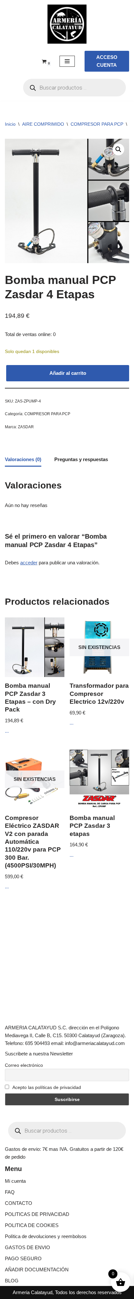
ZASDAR (26, 427)
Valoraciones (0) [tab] (23, 459)
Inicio (10, 124)
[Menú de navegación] (67, 61)
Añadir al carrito (67, 373)
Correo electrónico (24, 1065)
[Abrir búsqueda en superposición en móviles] (74, 88)
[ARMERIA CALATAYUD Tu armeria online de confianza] (67, 24)
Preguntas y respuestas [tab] (81, 459)
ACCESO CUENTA (106, 61)
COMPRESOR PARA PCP (97, 124)
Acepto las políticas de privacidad (46, 1087)
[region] (67, 1243)
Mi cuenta (15, 1181)
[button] (118, 149)
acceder (28, 562)
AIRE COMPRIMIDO (43, 124)
